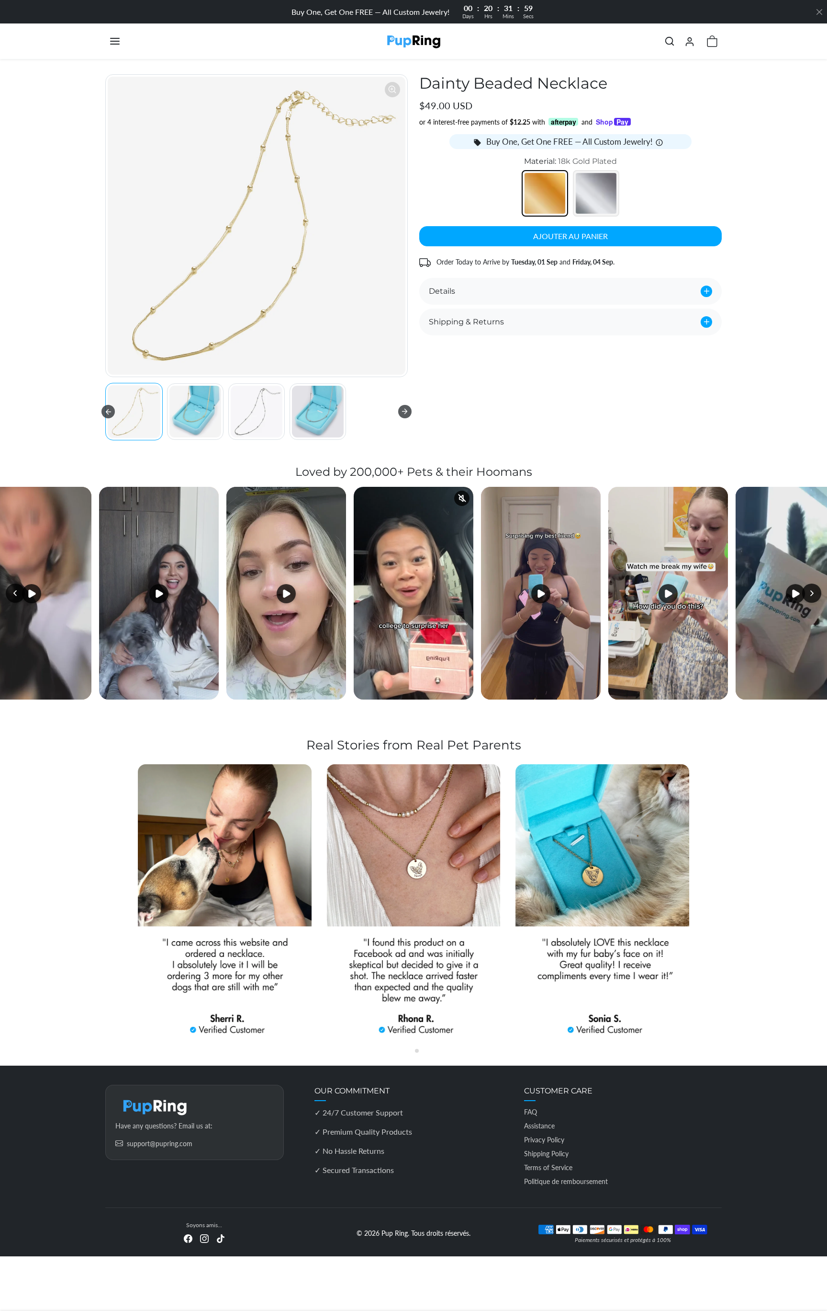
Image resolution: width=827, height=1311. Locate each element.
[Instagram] (204, 1237)
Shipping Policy (546, 1154)
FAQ (530, 1112)
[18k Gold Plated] (545, 193)
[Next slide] (405, 411)
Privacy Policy (544, 1140)
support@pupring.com (159, 1143)
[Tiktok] (220, 1237)
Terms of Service (548, 1167)
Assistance (539, 1126)
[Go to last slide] (108, 411)
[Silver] (596, 193)
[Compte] (690, 41)
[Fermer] (819, 12)
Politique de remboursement (566, 1181)
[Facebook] (188, 1237)
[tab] (410, 1050)
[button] (124, 41)
